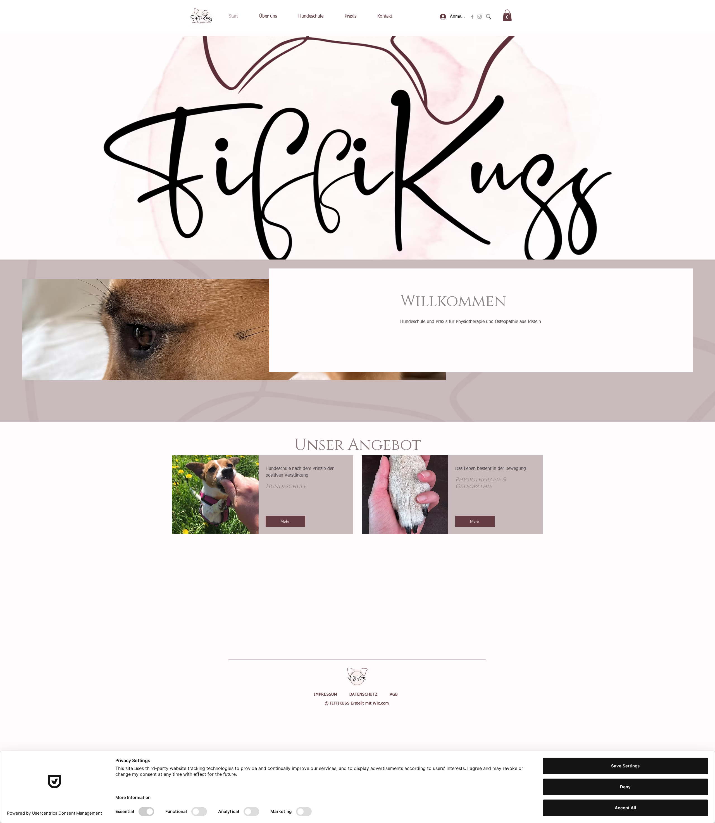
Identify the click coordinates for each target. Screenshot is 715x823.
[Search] (488, 16)
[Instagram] (479, 17)
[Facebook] (472, 17)
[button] (507, 15)
